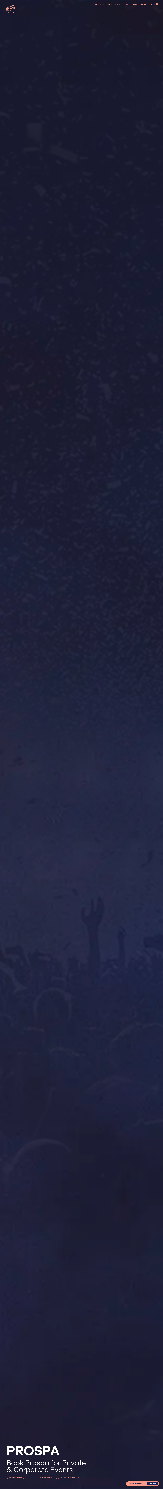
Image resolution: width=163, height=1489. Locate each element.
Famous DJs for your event (69, 1477)
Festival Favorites (48, 1477)
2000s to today (32, 1477)
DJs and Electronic (15, 1477)
